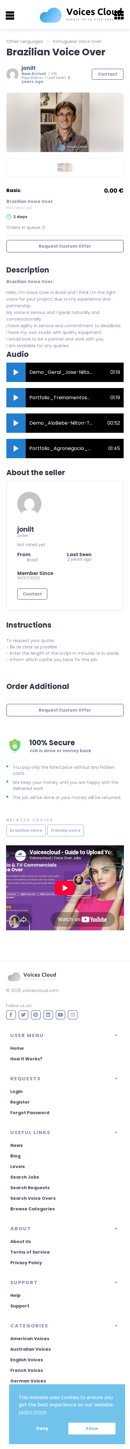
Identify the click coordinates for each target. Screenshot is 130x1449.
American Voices (29, 1339)
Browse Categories (32, 1209)
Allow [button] (92, 1428)
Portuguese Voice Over (77, 41)
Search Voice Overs (33, 1198)
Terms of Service (30, 1252)
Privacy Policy (26, 1263)
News (16, 1145)
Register (20, 1102)
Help (15, 1295)
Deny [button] (42, 1428)
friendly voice (65, 830)
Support (19, 1306)
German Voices (28, 1381)
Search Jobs (24, 1177)
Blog (15, 1156)
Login (16, 1091)
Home (17, 1048)
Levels (17, 1166)
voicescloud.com (40, 990)
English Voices (26, 1360)
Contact (32, 594)
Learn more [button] (32, 1411)
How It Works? (26, 1059)
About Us (20, 1242)
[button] (16, 372)
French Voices (26, 1370)
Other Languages (24, 41)
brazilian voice (26, 830)
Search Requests (30, 1188)
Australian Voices (30, 1349)
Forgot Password (29, 1113)
